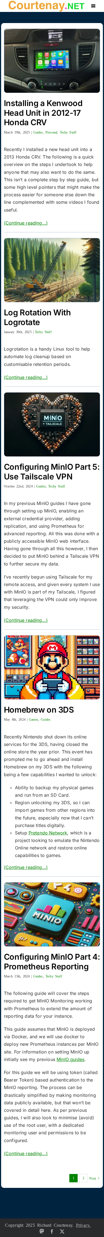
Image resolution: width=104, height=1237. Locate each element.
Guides (38, 132)
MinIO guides (70, 1059)
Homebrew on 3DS (39, 710)
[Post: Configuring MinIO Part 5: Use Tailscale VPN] (52, 424)
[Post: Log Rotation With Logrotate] (52, 270)
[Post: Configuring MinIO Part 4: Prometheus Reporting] (52, 914)
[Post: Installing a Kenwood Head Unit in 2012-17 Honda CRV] (52, 61)
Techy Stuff (68, 132)
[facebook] (52, 1231)
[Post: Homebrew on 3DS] (52, 667)
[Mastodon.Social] (42, 1231)
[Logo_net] (46, 2)
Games (33, 719)
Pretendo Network (48, 833)
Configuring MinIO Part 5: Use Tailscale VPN (52, 471)
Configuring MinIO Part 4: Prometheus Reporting (52, 961)
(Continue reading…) (26, 223)
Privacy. (83, 1225)
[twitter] (62, 1231)
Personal (51, 132)
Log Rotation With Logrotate (37, 317)
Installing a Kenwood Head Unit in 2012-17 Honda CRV (43, 112)
